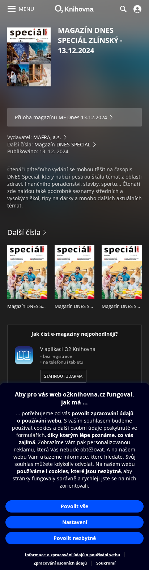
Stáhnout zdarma (63, 376)
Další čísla (24, 232)
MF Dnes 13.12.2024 (83, 117)
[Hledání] (123, 9)
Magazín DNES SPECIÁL (62, 144)
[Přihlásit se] (136, 9)
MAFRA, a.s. (47, 137)
